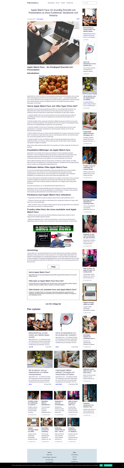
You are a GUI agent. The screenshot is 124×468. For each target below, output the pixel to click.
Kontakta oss (69, 3)
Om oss (57, 3)
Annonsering (51, 3)
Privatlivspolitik (108, 465)
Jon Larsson (40, 19)
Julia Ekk (31, 347)
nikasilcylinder (88, 102)
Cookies (63, 3)
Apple (78, 19)
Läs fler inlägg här (53, 304)
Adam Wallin (58, 384)
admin (57, 347)
